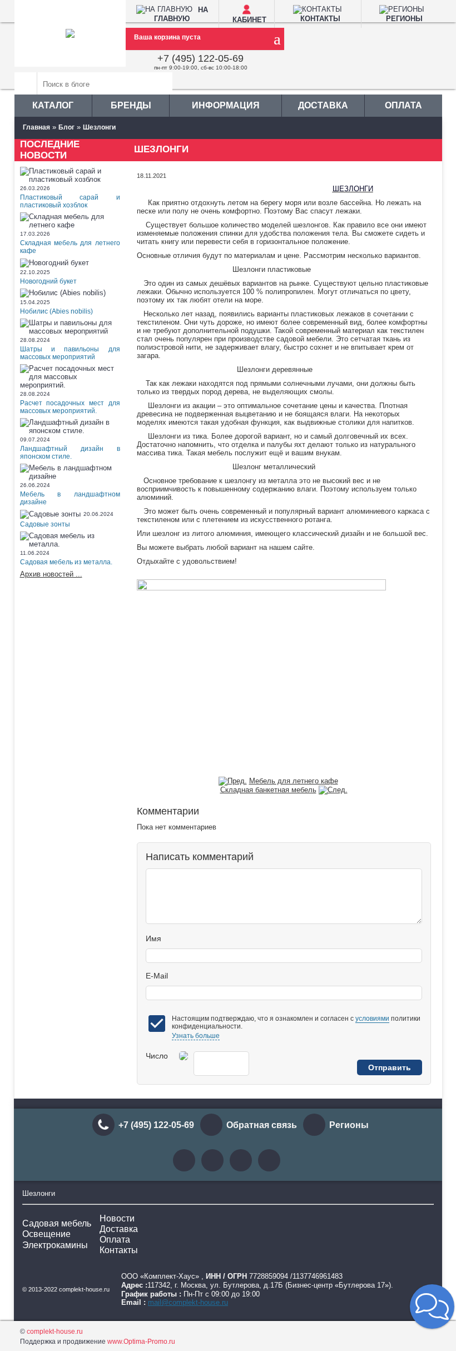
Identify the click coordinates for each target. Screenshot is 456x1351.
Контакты (119, 1250)
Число (157, 1055)
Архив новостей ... (51, 574)
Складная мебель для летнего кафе (70, 247)
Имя (153, 938)
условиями (372, 1018)
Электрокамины (55, 1245)
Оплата (403, 105)
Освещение (46, 1234)
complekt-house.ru (55, 1331)
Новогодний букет (48, 281)
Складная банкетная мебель (268, 790)
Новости (117, 1218)
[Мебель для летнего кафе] (233, 781)
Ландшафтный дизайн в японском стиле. (70, 452)
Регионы (349, 1125)
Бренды (131, 105)
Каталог (52, 105)
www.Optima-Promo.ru (141, 1341)
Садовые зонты (45, 524)
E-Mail (157, 975)
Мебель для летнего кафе (293, 781)
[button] (432, 1306)
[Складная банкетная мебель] (333, 790)
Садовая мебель (56, 1223)
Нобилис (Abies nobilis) (56, 311)
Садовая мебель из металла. (66, 562)
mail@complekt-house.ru (188, 1302)
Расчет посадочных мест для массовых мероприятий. (70, 407)
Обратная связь (261, 1125)
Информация (226, 105)
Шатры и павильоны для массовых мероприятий (70, 353)
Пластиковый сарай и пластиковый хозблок (70, 201)
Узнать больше (196, 1036)
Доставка (323, 105)
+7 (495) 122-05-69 (200, 58)
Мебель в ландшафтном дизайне (70, 498)
